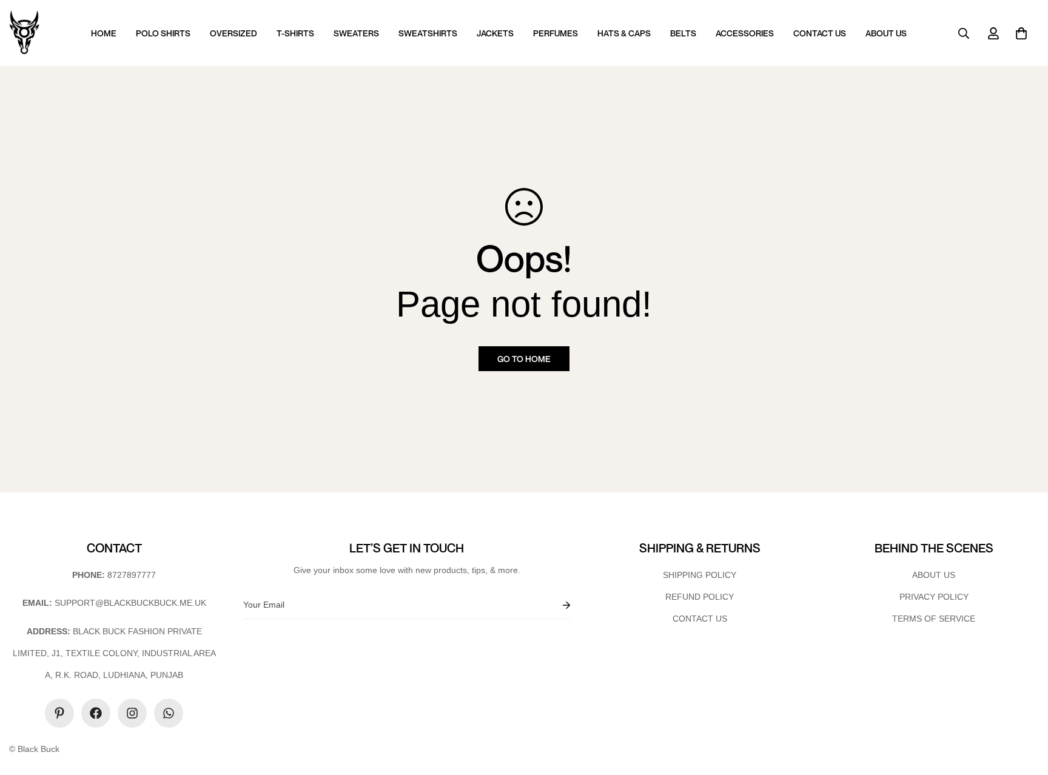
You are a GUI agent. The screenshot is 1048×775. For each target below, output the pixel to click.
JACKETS (495, 33)
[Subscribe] (557, 605)
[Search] (963, 33)
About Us (933, 575)
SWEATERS (356, 33)
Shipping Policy (699, 575)
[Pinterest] (59, 713)
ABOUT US (886, 33)
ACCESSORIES (745, 33)
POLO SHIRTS (163, 33)
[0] (1021, 33)
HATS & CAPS (624, 33)
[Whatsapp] (168, 713)
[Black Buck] (24, 33)
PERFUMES (555, 33)
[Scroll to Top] (1024, 709)
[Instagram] (132, 713)
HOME (103, 33)
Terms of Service (933, 618)
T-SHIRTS (295, 33)
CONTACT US (819, 33)
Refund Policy (699, 597)
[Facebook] (95, 713)
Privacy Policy (934, 597)
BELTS (683, 33)
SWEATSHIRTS (427, 33)
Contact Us (700, 618)
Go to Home (524, 359)
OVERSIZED (233, 33)
